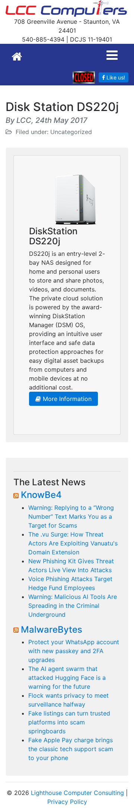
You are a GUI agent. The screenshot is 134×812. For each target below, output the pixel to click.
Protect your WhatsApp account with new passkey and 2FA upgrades (73, 650)
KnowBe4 (41, 494)
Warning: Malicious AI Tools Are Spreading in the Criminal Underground (72, 605)
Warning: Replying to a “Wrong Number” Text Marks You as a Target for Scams (71, 516)
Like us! (115, 77)
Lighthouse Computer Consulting (77, 792)
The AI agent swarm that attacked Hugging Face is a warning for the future (67, 677)
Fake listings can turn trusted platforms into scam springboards (69, 722)
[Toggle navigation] (112, 55)
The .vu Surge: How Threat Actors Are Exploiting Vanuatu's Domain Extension (73, 543)
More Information (66, 398)
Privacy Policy (67, 801)
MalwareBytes (51, 629)
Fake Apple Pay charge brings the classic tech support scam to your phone (70, 749)
